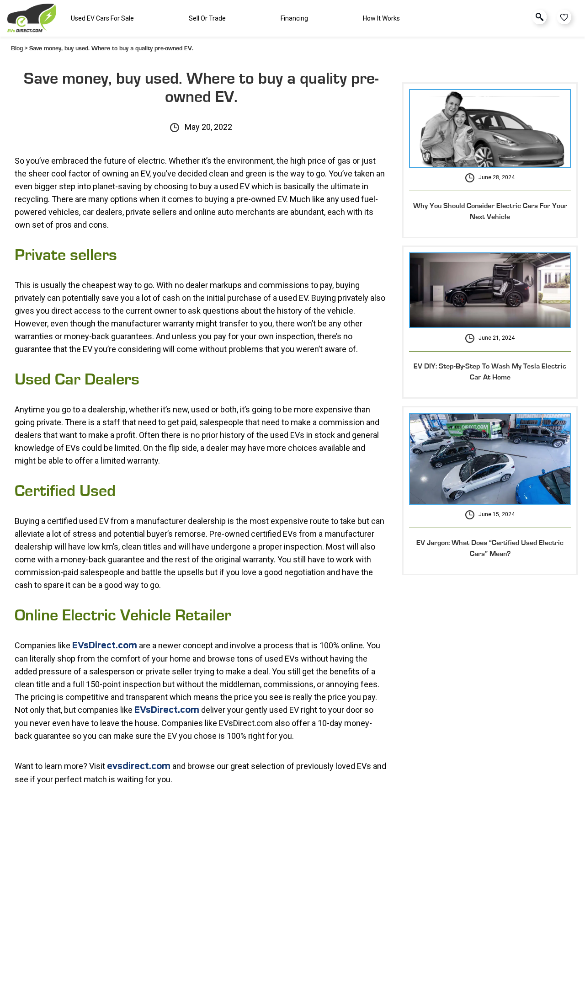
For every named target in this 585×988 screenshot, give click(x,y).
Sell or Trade (207, 18)
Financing (294, 18)
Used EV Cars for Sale (102, 18)
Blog (17, 48)
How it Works (381, 18)
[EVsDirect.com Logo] (31, 18)
